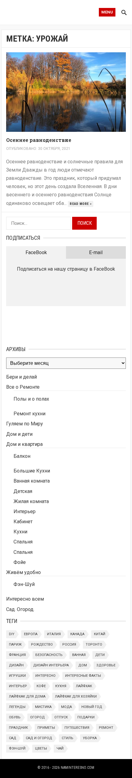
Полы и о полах (31, 399)
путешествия (76, 728)
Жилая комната (31, 501)
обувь (15, 717)
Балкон (22, 456)
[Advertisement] (37, 324)
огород (37, 717)
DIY (11, 634)
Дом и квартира (24, 444)
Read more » (80, 204)
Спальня (23, 542)
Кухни (20, 532)
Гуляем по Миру (24, 424)
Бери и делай (21, 377)
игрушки (17, 676)
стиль (67, 738)
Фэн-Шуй (24, 584)
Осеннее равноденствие (38, 140)
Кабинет (23, 521)
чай (60, 748)
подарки (86, 717)
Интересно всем (25, 599)
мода (66, 707)
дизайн (16, 665)
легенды (17, 707)
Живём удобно (23, 572)
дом (82, 665)
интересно (45, 676)
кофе (41, 686)
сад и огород (39, 738)
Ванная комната (32, 481)
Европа (30, 634)
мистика (43, 707)
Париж (15, 644)
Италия (54, 634)
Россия (69, 644)
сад (12, 738)
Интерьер (25, 511)
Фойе (20, 562)
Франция (17, 655)
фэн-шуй (17, 748)
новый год (91, 707)
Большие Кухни (32, 471)
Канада (77, 634)
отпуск (61, 717)
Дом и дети (19, 434)
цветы (41, 748)
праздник (18, 728)
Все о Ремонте (23, 387)
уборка (90, 738)
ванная (79, 655)
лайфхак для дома (27, 696)
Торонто (94, 644)
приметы (46, 728)
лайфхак (84, 686)
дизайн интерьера (51, 665)
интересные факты (83, 676)
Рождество (42, 644)
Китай (99, 634)
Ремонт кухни (29, 414)
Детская (23, 491)
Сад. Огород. (20, 609)
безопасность (49, 655)
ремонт (106, 728)
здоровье (105, 665)
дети (100, 655)
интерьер (18, 686)
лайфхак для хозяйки (76, 696)
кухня (60, 686)
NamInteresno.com (78, 767)
